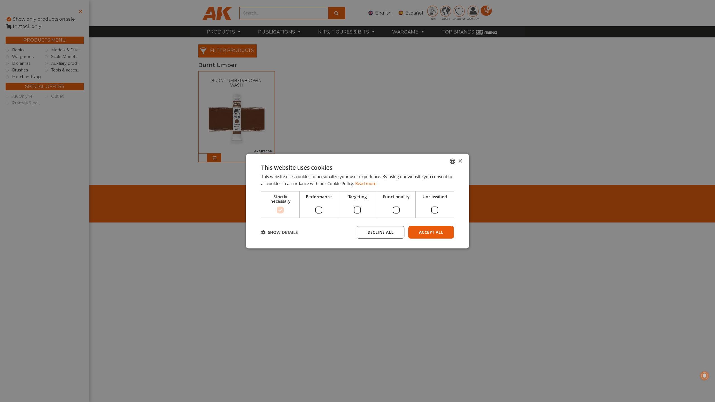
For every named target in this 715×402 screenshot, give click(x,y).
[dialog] (357, 201)
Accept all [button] (431, 232)
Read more (365, 183)
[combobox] (452, 161)
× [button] (460, 161)
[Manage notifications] (704, 375)
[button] (279, 232)
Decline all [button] (381, 232)
